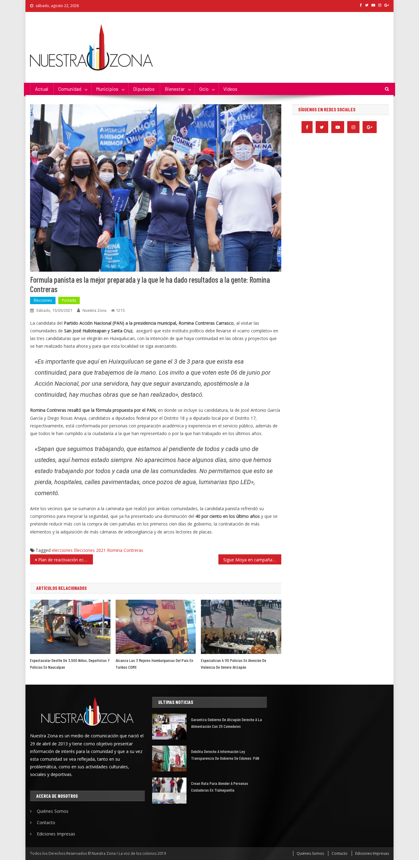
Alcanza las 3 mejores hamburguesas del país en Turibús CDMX (154, 664)
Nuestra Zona (94, 310)
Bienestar (175, 89)
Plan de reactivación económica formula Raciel (65, 560)
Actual (41, 89)
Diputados (144, 89)
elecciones (62, 550)
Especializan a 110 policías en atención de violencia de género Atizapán (233, 664)
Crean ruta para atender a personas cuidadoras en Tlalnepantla (219, 787)
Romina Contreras (125, 550)
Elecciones (43, 300)
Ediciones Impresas (56, 834)
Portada (69, 300)
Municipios (107, 89)
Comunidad (69, 89)
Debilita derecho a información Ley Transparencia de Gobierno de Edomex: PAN (225, 755)
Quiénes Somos (52, 811)
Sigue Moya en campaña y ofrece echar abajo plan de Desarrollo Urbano (252, 560)
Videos (230, 89)
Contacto (46, 822)
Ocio (204, 89)
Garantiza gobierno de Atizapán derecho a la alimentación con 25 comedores (226, 723)
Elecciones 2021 (90, 550)
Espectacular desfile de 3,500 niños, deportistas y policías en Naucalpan (70, 664)
